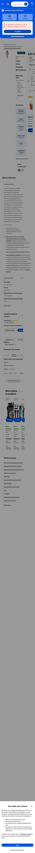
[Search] (25, 4)
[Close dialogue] (31, 806)
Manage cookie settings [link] (17, 850)
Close (17, 845)
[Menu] (3, 4)
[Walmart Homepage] (7, 4)
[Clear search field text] (23, 4)
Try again (17, 31)
